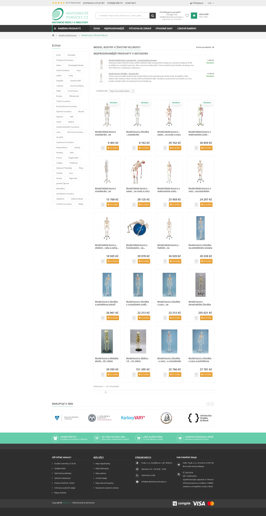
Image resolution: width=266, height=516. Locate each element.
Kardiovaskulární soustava (67, 127)
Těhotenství (74, 96)
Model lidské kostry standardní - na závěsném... (105, 189)
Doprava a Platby (94, 3)
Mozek (81, 111)
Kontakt (130, 3)
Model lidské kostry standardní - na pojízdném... (105, 133)
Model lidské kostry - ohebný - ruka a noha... (107, 246)
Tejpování (73, 178)
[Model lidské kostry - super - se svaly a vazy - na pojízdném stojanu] (138, 172)
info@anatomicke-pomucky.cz (171, 17)
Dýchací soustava (63, 111)
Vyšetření (60, 199)
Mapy (81, 204)
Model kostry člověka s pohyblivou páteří (106, 303)
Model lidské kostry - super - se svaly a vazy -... (169, 133)
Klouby (59, 96)
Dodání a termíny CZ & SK (65, 463)
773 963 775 (171, 15)
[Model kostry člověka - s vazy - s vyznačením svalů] (169, 341)
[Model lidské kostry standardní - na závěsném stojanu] (107, 172)
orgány (59, 163)
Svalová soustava (64, 204)
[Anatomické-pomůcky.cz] (70, 15)
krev (71, 173)
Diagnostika (73, 157)
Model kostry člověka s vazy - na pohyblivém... (168, 303)
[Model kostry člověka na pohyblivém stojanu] (201, 228)
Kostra (59, 178)
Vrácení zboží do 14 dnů (64, 483)
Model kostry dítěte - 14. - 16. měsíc (137, 359)
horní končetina (77, 86)
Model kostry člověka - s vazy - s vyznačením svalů (169, 359)
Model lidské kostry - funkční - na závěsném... (168, 246)
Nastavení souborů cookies (107, 488)
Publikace (74, 163)
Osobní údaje (101, 478)
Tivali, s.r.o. (66, 502)
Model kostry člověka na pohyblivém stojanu (200, 246)
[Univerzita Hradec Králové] (199, 418)
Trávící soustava (63, 101)
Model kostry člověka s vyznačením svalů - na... (137, 303)
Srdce (58, 121)
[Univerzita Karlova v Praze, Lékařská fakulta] (99, 418)
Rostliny (59, 152)
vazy (58, 132)
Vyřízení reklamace (62, 478)
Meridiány (60, 188)
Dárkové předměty (64, 168)
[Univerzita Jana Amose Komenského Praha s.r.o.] (166, 418)
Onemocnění (75, 80)
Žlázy (81, 168)
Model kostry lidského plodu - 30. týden (106, 359)
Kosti (58, 55)
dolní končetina (63, 70)
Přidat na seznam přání (103, 148)
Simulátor (71, 55)
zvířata (59, 173)
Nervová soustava (75, 132)
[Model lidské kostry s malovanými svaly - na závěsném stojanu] (169, 172)
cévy (78, 70)
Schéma (59, 86)
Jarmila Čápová (62, 183)
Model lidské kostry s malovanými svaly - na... (200, 133)
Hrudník (59, 137)
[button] (70, 28)
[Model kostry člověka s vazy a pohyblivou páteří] (201, 341)
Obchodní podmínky (62, 473)
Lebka (59, 75)
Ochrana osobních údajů (64, 488)
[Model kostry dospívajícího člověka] (201, 285)
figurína (59, 116)
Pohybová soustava (64, 60)
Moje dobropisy (102, 468)
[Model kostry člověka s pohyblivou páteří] (107, 285)
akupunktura (61, 147)
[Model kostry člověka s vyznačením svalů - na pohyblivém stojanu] (138, 285)
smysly (77, 147)
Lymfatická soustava (65, 193)
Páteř (58, 91)
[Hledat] (152, 15)
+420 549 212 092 (148, 475)
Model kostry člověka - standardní (124, 73)
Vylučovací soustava (65, 142)
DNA (72, 152)
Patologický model (75, 65)
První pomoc (73, 91)
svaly (70, 75)
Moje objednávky (103, 463)
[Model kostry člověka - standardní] (138, 115)
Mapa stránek (60, 492)
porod (59, 157)
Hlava (58, 65)
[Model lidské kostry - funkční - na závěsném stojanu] (169, 228)
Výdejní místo (115, 3)
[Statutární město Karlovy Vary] (133, 418)
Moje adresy (101, 473)
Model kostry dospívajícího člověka (200, 303)
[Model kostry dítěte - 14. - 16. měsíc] (138, 341)
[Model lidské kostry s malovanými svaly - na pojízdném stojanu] (201, 115)
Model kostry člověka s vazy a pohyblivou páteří (200, 359)
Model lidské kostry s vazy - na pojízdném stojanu (200, 189)
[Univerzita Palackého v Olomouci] (66, 418)
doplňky (59, 80)
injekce (71, 121)
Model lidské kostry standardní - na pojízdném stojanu (133, 60)
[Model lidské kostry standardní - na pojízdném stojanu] (107, 115)
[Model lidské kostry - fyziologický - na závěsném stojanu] (138, 228)
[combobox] (126, 15)
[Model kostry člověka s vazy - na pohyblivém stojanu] (169, 285)
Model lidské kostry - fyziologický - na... (137, 246)
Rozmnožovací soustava (66, 106)
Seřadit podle (102, 91)
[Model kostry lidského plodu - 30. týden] (107, 341)
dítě (71, 116)
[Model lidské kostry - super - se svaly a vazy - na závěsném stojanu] (169, 115)
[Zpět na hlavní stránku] (53, 35)
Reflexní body (77, 199)
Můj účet (99, 457)
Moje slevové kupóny (105, 483)
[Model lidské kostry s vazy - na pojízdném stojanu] (201, 172)
